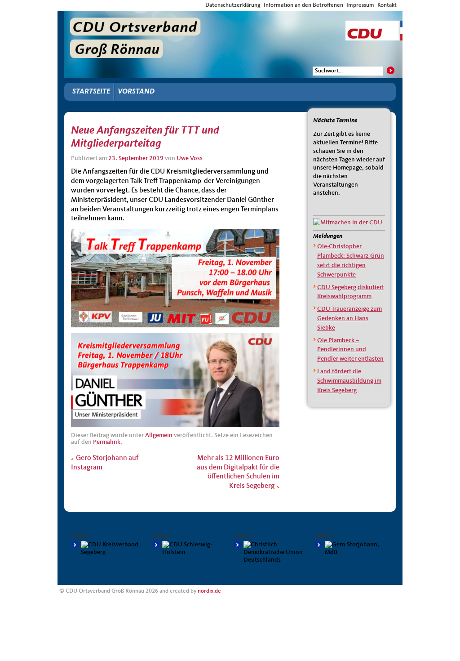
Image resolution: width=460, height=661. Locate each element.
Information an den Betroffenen (303, 5)
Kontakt (387, 5)
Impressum (360, 5)
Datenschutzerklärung (233, 5)
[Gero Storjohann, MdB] (352, 548)
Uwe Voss (190, 158)
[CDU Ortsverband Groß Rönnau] (233, 19)
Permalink (106, 442)
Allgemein (158, 435)
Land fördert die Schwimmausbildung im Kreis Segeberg (349, 380)
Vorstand (136, 91)
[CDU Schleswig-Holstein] (189, 548)
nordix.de (209, 591)
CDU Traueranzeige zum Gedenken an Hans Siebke (349, 318)
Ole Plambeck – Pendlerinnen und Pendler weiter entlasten (350, 349)
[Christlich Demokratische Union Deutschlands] (271, 552)
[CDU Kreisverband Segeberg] (108, 548)
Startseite (91, 91)
